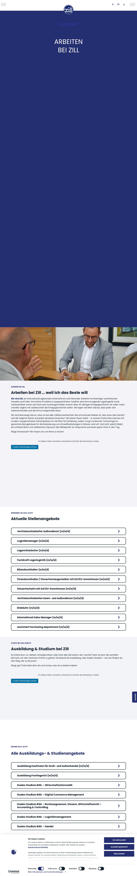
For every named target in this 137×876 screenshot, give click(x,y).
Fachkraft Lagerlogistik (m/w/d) (37, 560)
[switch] (62, 868)
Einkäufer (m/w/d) (28, 608)
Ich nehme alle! (119, 840)
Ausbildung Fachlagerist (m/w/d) (37, 775)
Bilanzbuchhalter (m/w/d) (33, 569)
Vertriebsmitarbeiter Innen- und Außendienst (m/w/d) (50, 598)
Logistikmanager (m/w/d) (33, 541)
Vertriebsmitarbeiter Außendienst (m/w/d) (43, 531)
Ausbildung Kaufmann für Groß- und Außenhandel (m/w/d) (53, 766)
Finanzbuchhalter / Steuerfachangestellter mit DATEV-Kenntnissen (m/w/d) (63, 579)
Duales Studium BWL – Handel (35, 826)
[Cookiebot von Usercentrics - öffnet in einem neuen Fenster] (13, 871)
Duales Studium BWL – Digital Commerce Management (50, 794)
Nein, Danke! (119, 854)
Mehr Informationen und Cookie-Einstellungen (45, 872)
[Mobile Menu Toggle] (3, 4)
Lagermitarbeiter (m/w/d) (33, 550)
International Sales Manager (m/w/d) (40, 617)
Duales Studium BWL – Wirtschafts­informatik (44, 785)
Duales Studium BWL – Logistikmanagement (44, 817)
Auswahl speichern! (119, 847)
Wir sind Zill (17, 398)
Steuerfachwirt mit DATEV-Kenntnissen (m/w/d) (46, 588)
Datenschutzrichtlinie (38, 847)
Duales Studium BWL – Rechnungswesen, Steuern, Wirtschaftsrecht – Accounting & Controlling (59, 806)
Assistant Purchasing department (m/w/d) (43, 627)
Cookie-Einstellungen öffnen (25, 447)
